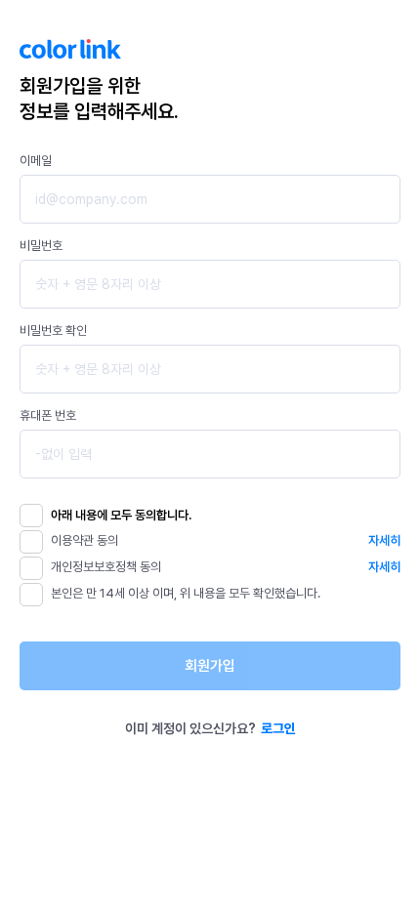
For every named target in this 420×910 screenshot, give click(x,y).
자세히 (384, 540)
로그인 (278, 728)
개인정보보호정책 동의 (106, 566)
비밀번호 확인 (53, 330)
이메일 (36, 160)
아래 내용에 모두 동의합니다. (121, 515)
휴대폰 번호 (48, 415)
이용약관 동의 (84, 540)
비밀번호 (41, 245)
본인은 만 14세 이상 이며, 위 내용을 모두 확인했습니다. (185, 593)
